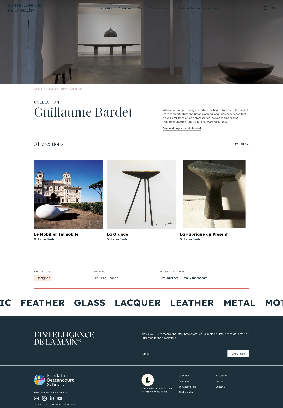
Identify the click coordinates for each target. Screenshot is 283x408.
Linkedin (220, 381)
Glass (73, 302)
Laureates (184, 375)
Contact (220, 386)
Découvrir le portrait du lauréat (182, 128)
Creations (184, 381)
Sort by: (244, 144)
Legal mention (54, 404)
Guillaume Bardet (57, 88)
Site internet (169, 278)
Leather (175, 302)
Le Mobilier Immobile (56, 234)
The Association (187, 386)
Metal (223, 302)
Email (185, 278)
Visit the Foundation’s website (50, 392)
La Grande (117, 234)
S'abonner (238, 353)
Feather (26, 302)
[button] (266, 8)
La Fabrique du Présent (204, 234)
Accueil (38, 88)
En (273, 8)
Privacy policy (69, 404)
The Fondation (186, 392)
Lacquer (121, 302)
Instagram (200, 278)
